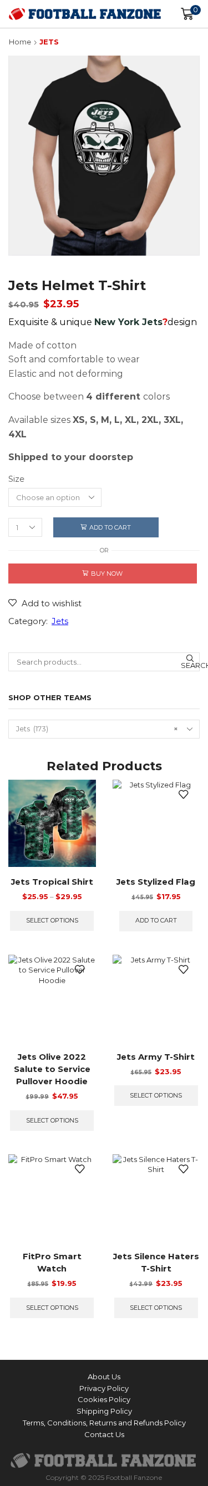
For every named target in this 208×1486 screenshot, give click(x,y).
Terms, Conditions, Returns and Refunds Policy (104, 1422)
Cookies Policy (104, 1399)
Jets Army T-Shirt (156, 1057)
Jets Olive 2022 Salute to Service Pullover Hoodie (52, 1069)
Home (20, 41)
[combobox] (104, 729)
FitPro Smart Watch (52, 1262)
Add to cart (110, 527)
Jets (49, 41)
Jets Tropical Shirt (52, 882)
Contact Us (104, 1434)
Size (16, 479)
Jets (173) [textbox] (97, 728)
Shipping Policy (104, 1411)
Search (190, 665)
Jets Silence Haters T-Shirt (156, 1262)
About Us (104, 1376)
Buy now (107, 573)
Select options (52, 920)
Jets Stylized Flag (155, 882)
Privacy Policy (104, 1388)
